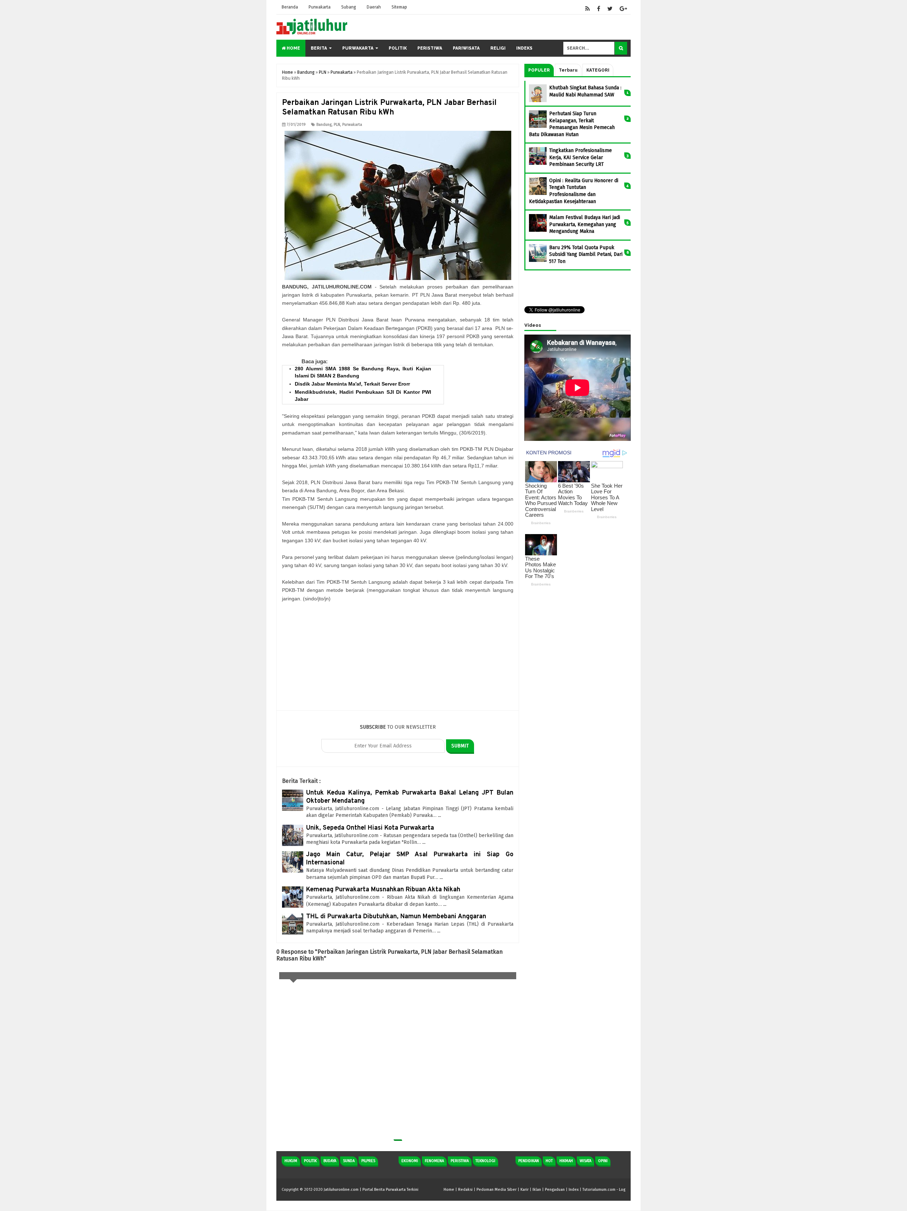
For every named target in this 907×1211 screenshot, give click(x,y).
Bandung (324, 124)
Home (293, 48)
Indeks (524, 48)
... (439, 815)
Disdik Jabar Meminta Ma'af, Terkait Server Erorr (352, 384)
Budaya (329, 1161)
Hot (549, 1161)
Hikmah (566, 1161)
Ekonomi (409, 1161)
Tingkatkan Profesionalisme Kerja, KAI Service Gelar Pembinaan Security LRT (580, 157)
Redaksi (465, 1189)
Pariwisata (466, 48)
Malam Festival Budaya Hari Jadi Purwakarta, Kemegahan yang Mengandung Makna (584, 224)
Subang (348, 7)
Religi (498, 48)
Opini (603, 1161)
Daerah (374, 7)
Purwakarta (320, 7)
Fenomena (434, 1161)
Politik (398, 48)
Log (622, 1189)
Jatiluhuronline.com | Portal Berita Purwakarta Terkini (371, 1189)
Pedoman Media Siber (497, 1189)
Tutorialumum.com (598, 1189)
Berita (319, 48)
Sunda (349, 1161)
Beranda (290, 7)
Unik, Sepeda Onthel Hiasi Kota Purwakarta (370, 828)
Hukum (291, 1161)
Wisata (585, 1161)
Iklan (537, 1189)
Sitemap (399, 7)
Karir (524, 1189)
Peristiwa (429, 48)
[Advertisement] (397, 660)
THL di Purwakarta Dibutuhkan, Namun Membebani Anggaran (396, 917)
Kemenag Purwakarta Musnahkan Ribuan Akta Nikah (383, 890)
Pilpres (368, 1161)
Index (574, 1189)
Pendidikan (528, 1161)
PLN (337, 124)
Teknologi (485, 1161)
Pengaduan (555, 1189)
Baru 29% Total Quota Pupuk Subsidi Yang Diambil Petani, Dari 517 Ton (585, 254)
